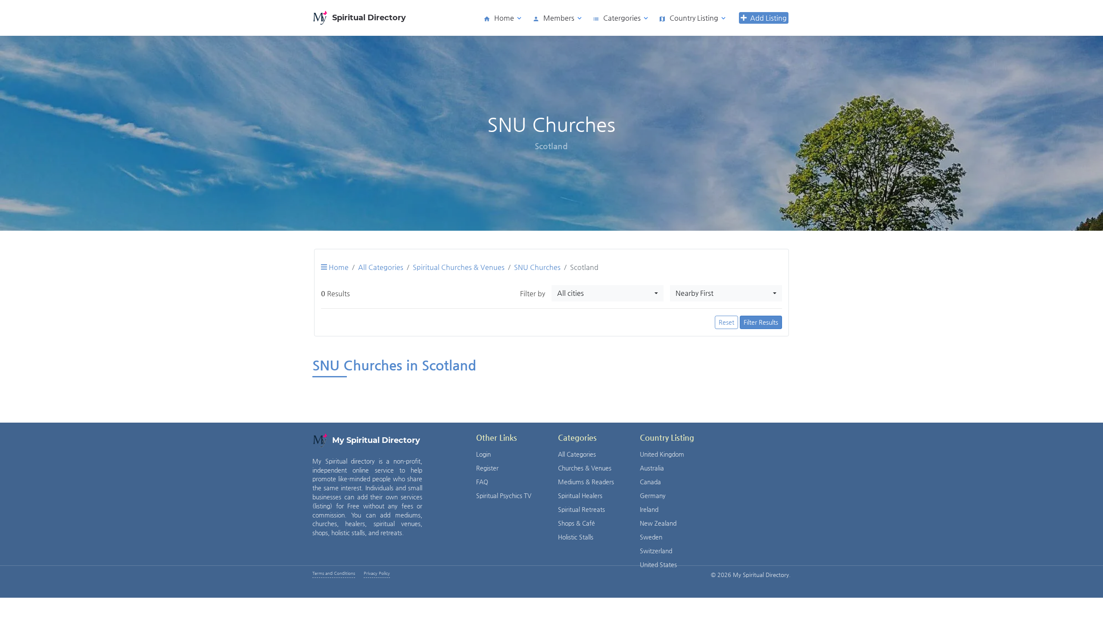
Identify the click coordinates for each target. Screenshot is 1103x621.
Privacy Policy (377, 573)
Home (338, 267)
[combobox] (608, 293)
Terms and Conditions (333, 573)
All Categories (380, 267)
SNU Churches (537, 267)
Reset (726, 322)
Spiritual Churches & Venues (459, 267)
